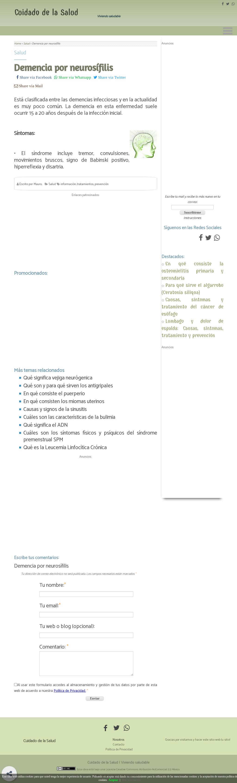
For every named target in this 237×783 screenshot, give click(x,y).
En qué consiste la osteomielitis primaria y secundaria (192, 271)
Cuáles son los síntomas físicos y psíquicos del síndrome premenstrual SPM (90, 436)
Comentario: (54, 647)
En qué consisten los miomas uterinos (63, 401)
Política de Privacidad (119, 749)
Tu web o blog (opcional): (67, 626)
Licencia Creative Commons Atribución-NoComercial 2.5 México (143, 769)
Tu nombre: (52, 585)
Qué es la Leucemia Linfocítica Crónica (65, 447)
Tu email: (50, 606)
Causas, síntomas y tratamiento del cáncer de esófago (192, 306)
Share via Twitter (111, 77)
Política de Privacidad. (70, 691)
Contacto (118, 744)
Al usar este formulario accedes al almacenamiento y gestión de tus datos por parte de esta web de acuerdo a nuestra (85, 688)
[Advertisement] (85, 232)
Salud (20, 53)
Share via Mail (30, 86)
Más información (131, 780)
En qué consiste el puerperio (54, 393)
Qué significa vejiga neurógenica (57, 378)
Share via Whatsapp (74, 77)
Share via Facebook (35, 77)
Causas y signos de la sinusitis (55, 409)
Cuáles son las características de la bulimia (69, 417)
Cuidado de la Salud (46, 12)
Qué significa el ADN (45, 425)
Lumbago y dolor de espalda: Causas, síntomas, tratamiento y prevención (192, 328)
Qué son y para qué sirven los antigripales (68, 386)
